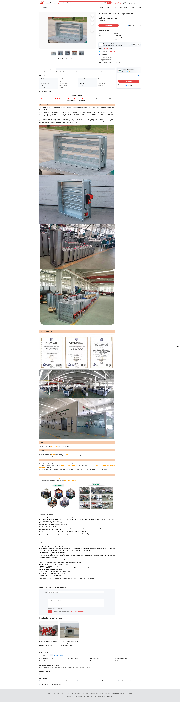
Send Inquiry (108, 25)
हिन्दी (109, 693)
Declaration (104, 696)
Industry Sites (99, 691)
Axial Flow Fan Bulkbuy (56, 684)
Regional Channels (106, 691)
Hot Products (55, 691)
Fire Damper (118, 660)
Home (40, 10)
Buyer (108, 7)
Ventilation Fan (43, 674)
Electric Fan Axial (113, 681)
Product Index (114, 691)
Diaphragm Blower (83, 674)
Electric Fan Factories (45, 681)
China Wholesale (84, 691)
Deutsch (87, 693)
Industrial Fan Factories (70, 681)
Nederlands (92, 693)
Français (71, 693)
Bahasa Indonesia (129, 693)
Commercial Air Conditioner (121, 658)
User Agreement (98, 696)
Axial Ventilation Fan (124, 681)
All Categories (44, 7)
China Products (62, 691)
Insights (125, 691)
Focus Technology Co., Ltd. (81, 696)
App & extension (123, 7)
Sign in (139, 3)
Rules (140, 7)
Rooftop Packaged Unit (95, 658)
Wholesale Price (92, 691)
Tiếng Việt (122, 693)
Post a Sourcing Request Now (78, 611)
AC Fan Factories (82, 681)
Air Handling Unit (68, 660)
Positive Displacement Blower (107, 674)
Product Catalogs (59, 655)
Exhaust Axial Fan (44, 684)
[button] (111, 71)
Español (61, 693)
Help (116, 7)
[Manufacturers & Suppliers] (47, 2)
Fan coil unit (42, 660)
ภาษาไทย (113, 693)
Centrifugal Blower (94, 674)
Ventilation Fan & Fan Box (95, 660)
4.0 (123, 71)
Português (67, 693)
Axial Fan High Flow (93, 681)
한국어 (101, 693)
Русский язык (77, 693)
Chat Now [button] (131, 25)
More (40, 686)
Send (50, 611)
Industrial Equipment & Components (50, 10)
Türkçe (117, 693)
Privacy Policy (111, 696)
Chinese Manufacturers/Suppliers (73, 691)
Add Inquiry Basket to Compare (67, 59)
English (57, 693)
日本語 (105, 693)
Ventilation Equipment (63, 10)
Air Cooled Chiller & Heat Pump (46, 658)
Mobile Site (120, 691)
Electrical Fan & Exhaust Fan (56, 674)
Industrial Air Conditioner (70, 674)
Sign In (100, 62)
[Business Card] (138, 75)
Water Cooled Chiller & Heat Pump (72, 658)
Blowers (70, 10)
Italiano (83, 693)
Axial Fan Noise (103, 681)
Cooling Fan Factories (57, 681)
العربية (97, 693)
